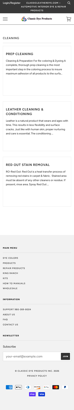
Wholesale (10, 288)
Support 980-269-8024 (17, 309)
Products (9, 263)
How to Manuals (14, 283)
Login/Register (11, 3)
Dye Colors (10, 258)
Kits (5, 278)
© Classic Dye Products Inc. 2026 (37, 371)
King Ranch (10, 273)
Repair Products (14, 268)
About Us (9, 314)
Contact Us (10, 324)
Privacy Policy (37, 376)
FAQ (5, 319)
